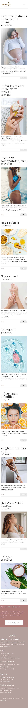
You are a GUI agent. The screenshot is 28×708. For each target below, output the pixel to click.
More (2, 214)
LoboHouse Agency (11, 698)
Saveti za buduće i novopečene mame (14, 19)
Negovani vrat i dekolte (12, 503)
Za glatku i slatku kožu (13, 449)
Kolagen (7, 557)
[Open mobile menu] (25, 4)
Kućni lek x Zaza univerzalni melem (13, 89)
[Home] (5, 6)
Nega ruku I (9, 276)
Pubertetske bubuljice (9, 395)
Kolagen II (8, 330)
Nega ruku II (10, 223)
